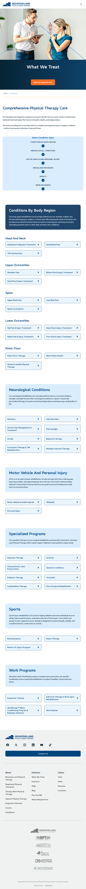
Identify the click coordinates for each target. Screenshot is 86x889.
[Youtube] (41, 745)
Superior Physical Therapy (16, 799)
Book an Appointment (43, 82)
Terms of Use (38, 885)
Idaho (60, 781)
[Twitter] (16, 745)
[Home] (19, 737)
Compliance (10, 812)
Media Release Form (40, 800)
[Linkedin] (33, 745)
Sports (43, 176)
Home (5, 93)
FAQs (34, 786)
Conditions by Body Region (43, 142)
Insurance (36, 781)
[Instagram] (24, 745)
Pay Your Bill (37, 795)
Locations (62, 790)
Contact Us (43, 754)
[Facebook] (7, 745)
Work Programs (43, 185)
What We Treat (38, 777)
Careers (8, 808)
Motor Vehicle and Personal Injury (43, 159)
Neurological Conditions (43, 151)
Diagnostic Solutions (13, 803)
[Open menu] (81, 4)
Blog (33, 790)
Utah (60, 777)
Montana (61, 786)
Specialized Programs (43, 168)
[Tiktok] (50, 745)
